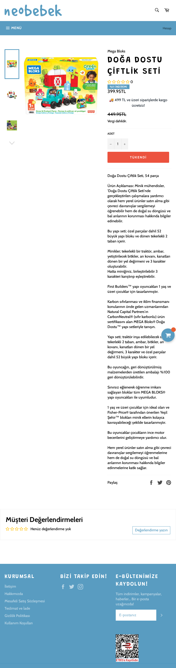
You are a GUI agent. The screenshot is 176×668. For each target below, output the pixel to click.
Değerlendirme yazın (151, 530)
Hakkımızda (14, 594)
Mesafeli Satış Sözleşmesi (25, 601)
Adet (111, 133)
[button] (118, 82)
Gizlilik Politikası (17, 616)
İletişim (10, 586)
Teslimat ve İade (17, 608)
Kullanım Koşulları (19, 623)
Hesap (167, 28)
